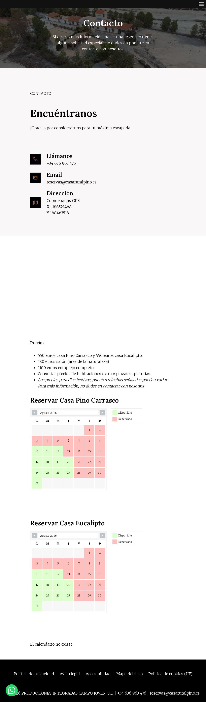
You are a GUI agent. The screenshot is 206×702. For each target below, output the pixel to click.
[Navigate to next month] (102, 412)
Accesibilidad (98, 673)
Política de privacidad (34, 673)
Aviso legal (70, 673)
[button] (12, 690)
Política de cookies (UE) (170, 673)
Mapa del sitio (129, 673)
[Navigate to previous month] (34, 412)
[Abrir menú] (201, 4)
